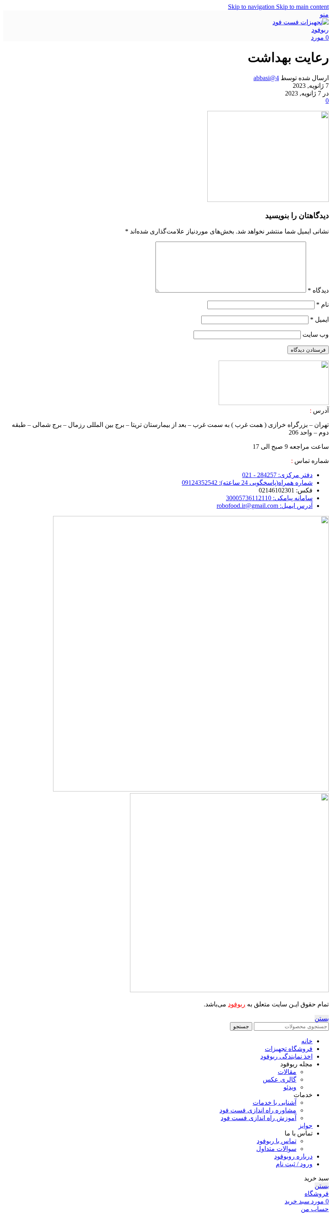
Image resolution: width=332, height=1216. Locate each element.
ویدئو (289, 1087)
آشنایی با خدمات (274, 1102)
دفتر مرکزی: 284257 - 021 (277, 474)
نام (322, 304)
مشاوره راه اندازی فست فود (257, 1110)
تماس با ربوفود (276, 1140)
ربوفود (236, 1004)
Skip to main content (302, 6)
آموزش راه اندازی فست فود (258, 1117)
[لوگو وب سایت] (300, 29)
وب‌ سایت (315, 334)
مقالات (287, 1071)
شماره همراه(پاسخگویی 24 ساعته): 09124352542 (247, 482)
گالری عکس (279, 1079)
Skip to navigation (252, 6)
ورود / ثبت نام (294, 1164)
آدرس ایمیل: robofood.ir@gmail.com (265, 505)
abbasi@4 (266, 77)
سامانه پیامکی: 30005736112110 (269, 497)
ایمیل (319, 319)
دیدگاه (318, 290)
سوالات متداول (276, 1148)
